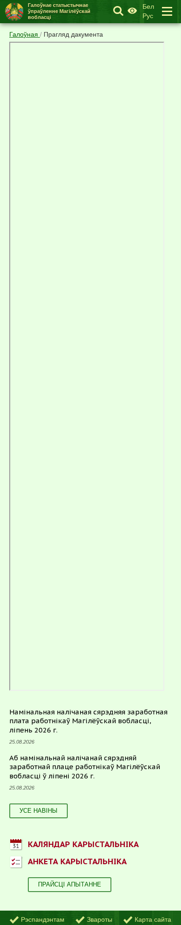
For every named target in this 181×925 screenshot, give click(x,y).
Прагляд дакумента (73, 34)
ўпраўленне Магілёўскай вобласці (59, 11)
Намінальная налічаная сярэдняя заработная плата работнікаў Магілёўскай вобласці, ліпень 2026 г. (88, 720)
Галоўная (24, 34)
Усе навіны (38, 810)
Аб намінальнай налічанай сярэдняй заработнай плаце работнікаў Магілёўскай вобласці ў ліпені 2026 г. (84, 766)
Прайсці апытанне (69, 884)
